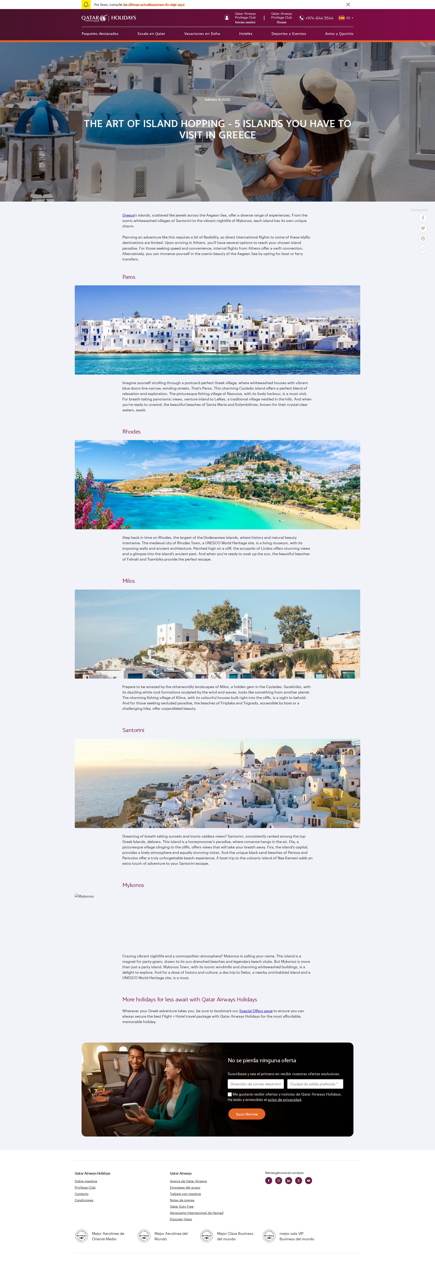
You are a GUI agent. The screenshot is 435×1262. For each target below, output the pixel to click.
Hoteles (245, 33)
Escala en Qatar (151, 33)
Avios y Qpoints (339, 33)
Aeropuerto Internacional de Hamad (196, 1213)
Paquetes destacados (100, 33)
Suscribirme (247, 1114)
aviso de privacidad (284, 1099)
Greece (128, 215)
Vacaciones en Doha (202, 33)
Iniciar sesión (245, 22)
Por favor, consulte (139, 4)
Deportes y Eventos (288, 33)
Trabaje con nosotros (185, 1194)
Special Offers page (256, 1011)
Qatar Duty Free (181, 1206)
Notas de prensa (182, 1200)
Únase (281, 22)
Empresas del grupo (185, 1187)
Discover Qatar (181, 1219)
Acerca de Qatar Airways (188, 1181)
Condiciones (84, 1200)
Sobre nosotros (86, 1181)
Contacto (81, 1194)
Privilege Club (85, 1187)
